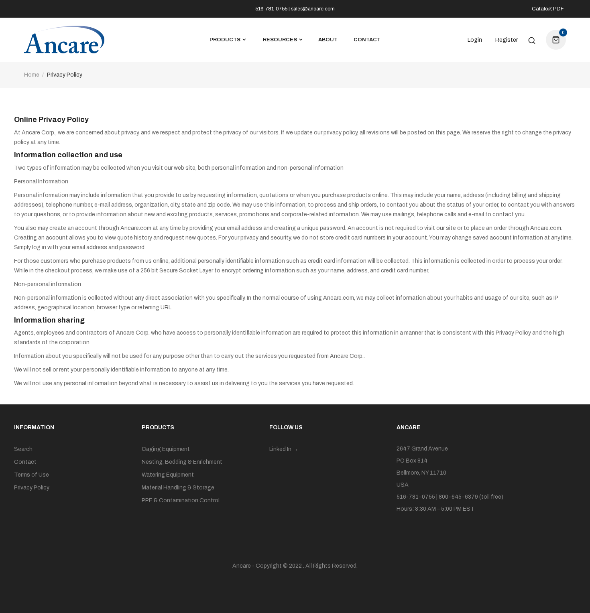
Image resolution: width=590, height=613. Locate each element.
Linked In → (283, 449)
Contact (25, 462)
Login (475, 40)
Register (506, 40)
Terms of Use (31, 475)
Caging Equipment (166, 449)
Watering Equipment (168, 475)
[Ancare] (64, 40)
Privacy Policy (31, 488)
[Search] (532, 40)
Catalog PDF (548, 9)
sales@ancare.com (313, 9)
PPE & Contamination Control (181, 500)
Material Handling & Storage (178, 488)
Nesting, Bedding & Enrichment (182, 462)
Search (23, 449)
